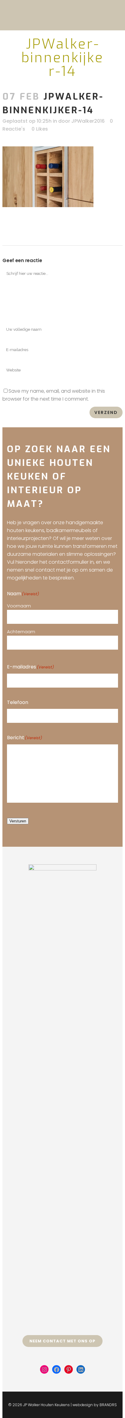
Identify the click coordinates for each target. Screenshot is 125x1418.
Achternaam (21, 631)
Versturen (17, 821)
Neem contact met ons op (62, 1341)
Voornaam (19, 606)
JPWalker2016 (88, 121)
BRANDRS (108, 1404)
